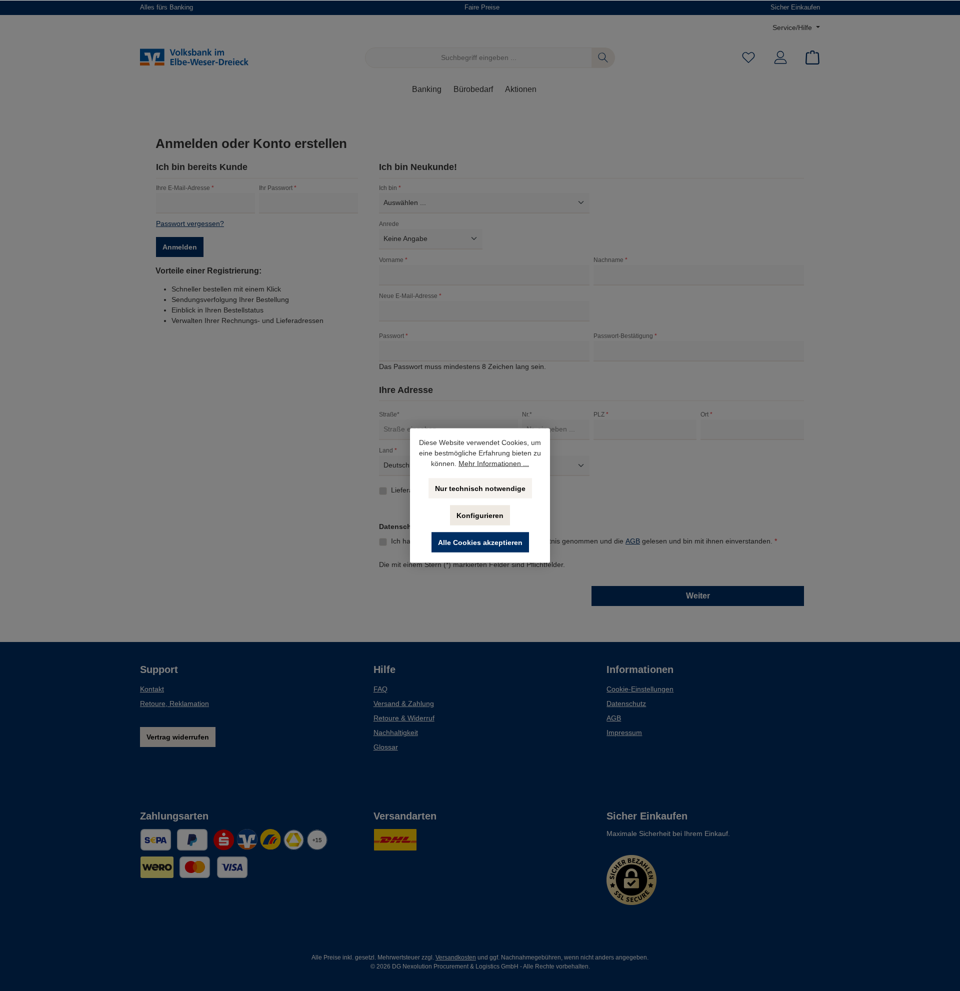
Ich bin (390, 188)
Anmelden (179, 247)
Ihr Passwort (277, 188)
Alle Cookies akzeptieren (480, 542)
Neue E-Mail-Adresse (410, 296)
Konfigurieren (480, 516)
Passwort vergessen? (190, 224)
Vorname (393, 260)
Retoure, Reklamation (174, 704)
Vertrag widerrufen (177, 737)
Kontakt (152, 689)
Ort (706, 414)
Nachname (611, 260)
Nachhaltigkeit (396, 732)
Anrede (389, 224)
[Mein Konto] (780, 58)
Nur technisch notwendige (480, 488)
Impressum (624, 732)
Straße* (389, 414)
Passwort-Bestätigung (625, 336)
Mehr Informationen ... (493, 464)
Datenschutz (626, 704)
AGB (633, 541)
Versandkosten (456, 957)
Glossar (386, 747)
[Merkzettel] (748, 58)
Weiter (698, 596)
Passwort (393, 336)
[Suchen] (603, 58)
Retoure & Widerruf (404, 718)
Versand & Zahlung (404, 704)
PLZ (601, 414)
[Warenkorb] (809, 58)
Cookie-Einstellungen (640, 689)
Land (388, 450)
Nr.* (527, 414)
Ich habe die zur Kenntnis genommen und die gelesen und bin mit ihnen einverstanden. (584, 541)
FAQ (381, 689)
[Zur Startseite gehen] (195, 57)
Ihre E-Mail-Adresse (185, 188)
